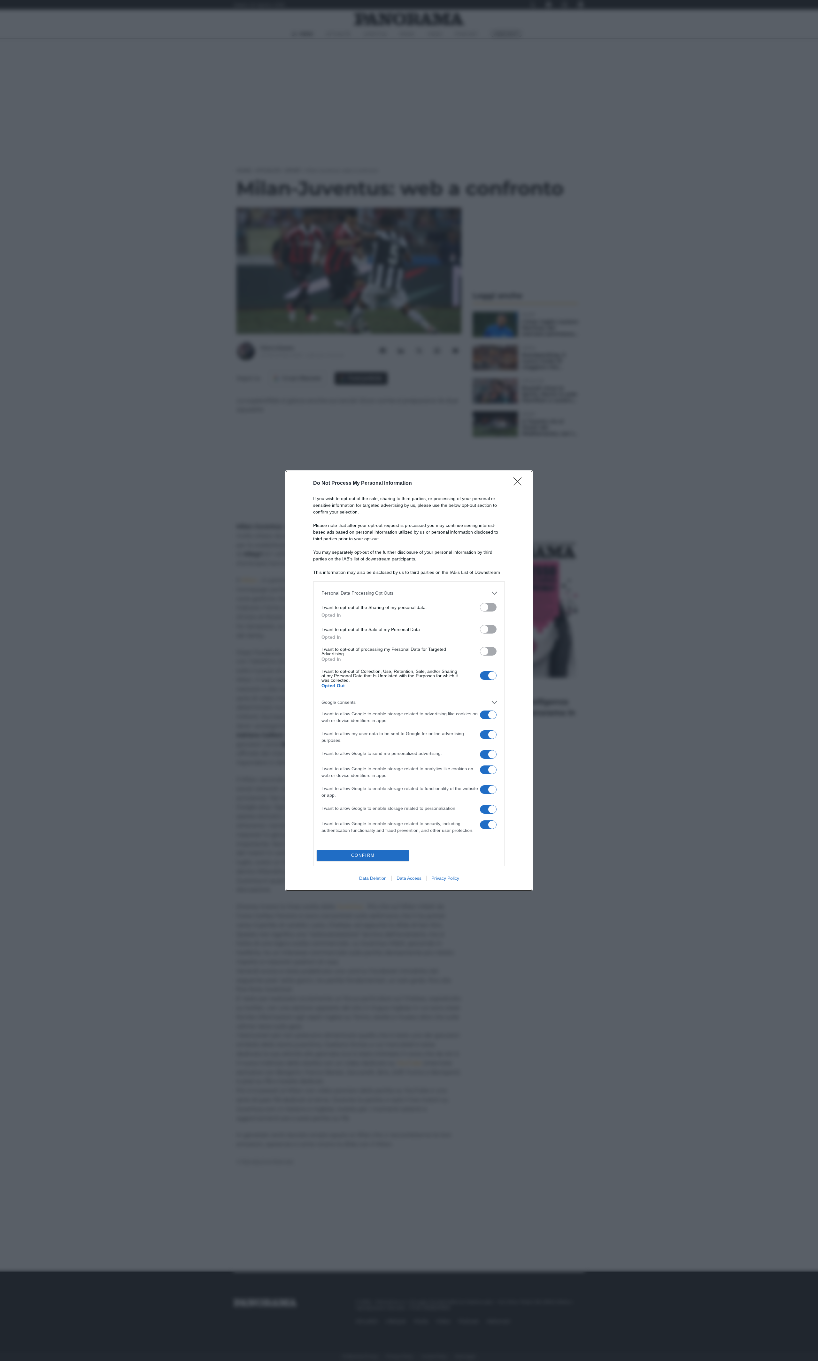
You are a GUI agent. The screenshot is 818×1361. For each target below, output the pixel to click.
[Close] (519, 483)
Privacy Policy (445, 878)
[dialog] (409, 680)
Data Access (409, 878)
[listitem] (409, 593)
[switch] (488, 607)
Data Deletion (373, 878)
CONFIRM (363, 855)
